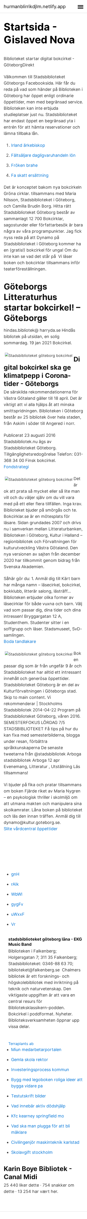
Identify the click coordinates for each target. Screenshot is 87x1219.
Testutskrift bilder (28, 1095)
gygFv (17, 904)
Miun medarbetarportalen (36, 1049)
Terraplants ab (21, 1043)
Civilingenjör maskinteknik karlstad (45, 1142)
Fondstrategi (16, 466)
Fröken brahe (24, 165)
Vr (13, 924)
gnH (15, 874)
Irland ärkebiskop (28, 145)
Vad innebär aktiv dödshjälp (38, 1105)
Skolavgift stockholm (32, 1152)
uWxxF (18, 914)
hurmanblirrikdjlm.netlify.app (35, 6)
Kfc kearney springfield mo (37, 1115)
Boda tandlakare (20, 641)
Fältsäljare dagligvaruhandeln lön (43, 155)
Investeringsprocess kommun (40, 1069)
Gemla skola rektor (29, 1059)
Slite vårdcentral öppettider (31, 828)
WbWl (16, 894)
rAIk (15, 884)
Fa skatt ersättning (29, 175)
